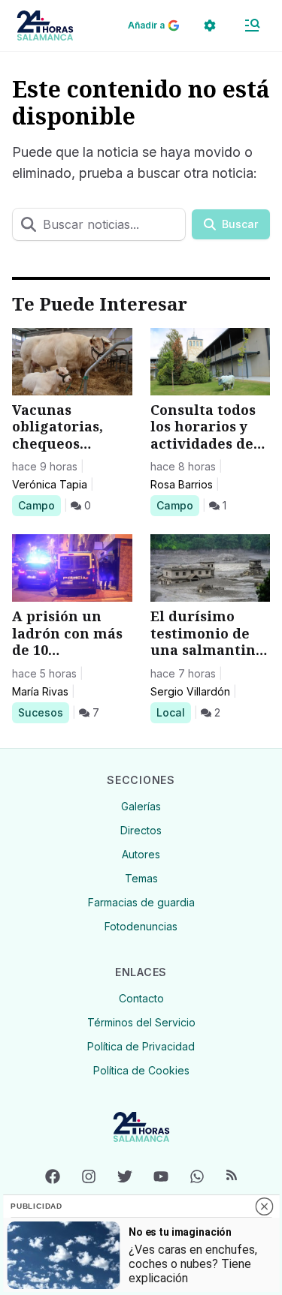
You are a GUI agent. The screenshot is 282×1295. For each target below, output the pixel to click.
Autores (141, 854)
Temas (141, 878)
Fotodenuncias (141, 926)
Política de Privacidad (141, 1046)
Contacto (141, 998)
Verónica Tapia (49, 484)
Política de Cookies (141, 1070)
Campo (39, 505)
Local (173, 712)
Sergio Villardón (190, 691)
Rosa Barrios (181, 484)
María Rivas (40, 691)
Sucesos (43, 712)
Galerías (141, 806)
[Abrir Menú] (252, 26)
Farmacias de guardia (141, 902)
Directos (141, 830)
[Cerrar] (264, 1206)
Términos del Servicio (141, 1022)
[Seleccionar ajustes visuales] (210, 26)
